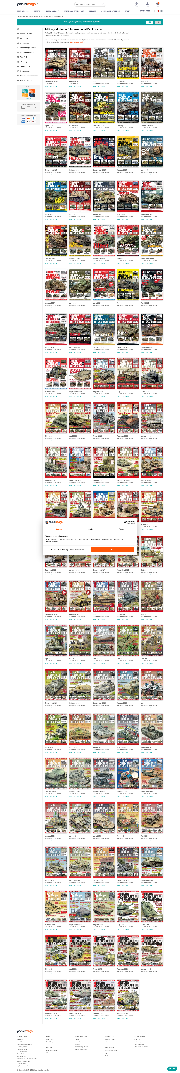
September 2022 (123, 480)
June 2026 (121, 81)
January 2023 (146, 436)
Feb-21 (95, 659)
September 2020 (99, 703)
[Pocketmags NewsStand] (27, 4)
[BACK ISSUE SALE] (104, 78)
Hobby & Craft (52, 11)
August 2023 (98, 392)
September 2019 (147, 792)
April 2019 (145, 836)
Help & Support (26, 80)
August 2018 (98, 925)
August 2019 (50, 836)
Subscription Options (77, 42)
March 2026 (73, 126)
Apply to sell (108, 1053)
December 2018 (123, 880)
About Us (137, 1039)
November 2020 (51, 703)
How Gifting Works (52, 1050)
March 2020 (121, 747)
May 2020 (73, 747)
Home (22, 29)
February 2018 (122, 969)
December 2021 (99, 570)
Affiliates (107, 1042)
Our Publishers (22, 1051)
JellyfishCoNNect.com (141, 1047)
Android (78, 1042)
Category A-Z (25, 62)
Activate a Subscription (29, 76)
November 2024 (99, 259)
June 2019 (97, 836)
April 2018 (73, 969)
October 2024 (122, 259)
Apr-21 (47, 659)
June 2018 (145, 925)
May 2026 (144, 81)
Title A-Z (23, 57)
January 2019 (98, 880)
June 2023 (145, 392)
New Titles (20, 1042)
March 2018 (97, 969)
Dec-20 (144, 659)
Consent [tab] (59, 529)
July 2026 (97, 81)
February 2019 (74, 880)
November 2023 (147, 347)
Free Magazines (22, 1047)
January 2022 (74, 570)
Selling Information (111, 1050)
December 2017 (51, 1013)
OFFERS (37, 11)
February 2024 (74, 347)
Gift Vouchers (25, 71)
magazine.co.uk (139, 1044)
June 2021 (121, 614)
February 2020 (146, 747)
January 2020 (50, 792)
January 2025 (50, 259)
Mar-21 (71, 659)
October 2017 (98, 1013)
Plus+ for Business (23, 1054)
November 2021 (123, 570)
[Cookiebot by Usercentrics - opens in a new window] (125, 522)
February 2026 (98, 126)
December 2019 (75, 792)
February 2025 (146, 214)
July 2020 (144, 703)
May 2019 (120, 836)
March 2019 (49, 880)
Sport (128, 11)
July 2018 (120, 925)
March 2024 (49, 347)
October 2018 (50, 925)
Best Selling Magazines (24, 1044)
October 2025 (74, 170)
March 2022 (145, 525)
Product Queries (110, 1039)
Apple (77, 1039)
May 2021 (144, 614)
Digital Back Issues (57, 16)
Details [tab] (90, 529)
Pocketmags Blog (22, 1049)
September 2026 (51, 81)
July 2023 (120, 392)
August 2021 (74, 614)
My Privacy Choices (23, 1066)
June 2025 (49, 214)
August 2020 (122, 703)
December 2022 (51, 480)
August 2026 (74, 81)
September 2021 (51, 614)
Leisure (92, 11)
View (46, 86)
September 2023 (75, 392)
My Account (24, 43)
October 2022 (98, 480)
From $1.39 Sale (26, 34)
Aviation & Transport (74, 11)
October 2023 (50, 392)
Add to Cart (53, 86)
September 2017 (123, 1013)
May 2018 (48, 969)
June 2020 (49, 747)
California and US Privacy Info (27, 1059)
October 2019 (122, 792)
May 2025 (72, 214)
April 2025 (97, 214)
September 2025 (99, 170)
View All (28, 98)
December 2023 (123, 347)
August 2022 (146, 480)
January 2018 (146, 969)
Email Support (50, 1042)
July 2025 (144, 170)
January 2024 (98, 347)
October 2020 (74, 703)
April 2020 (97, 747)
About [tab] (121, 529)
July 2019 (72, 836)
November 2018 (147, 880)
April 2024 (145, 303)
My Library (24, 38)
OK (112, 550)
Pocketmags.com (139, 1042)
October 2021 (146, 570)
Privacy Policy (21, 1056)
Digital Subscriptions (23, 16)
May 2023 (48, 436)
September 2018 (75, 925)
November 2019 (99, 792)
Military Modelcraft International (41, 16)
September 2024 (147, 259)
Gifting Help (50, 1053)
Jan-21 (119, 659)
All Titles (20, 1039)
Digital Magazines (81, 1049)
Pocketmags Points (81, 1047)
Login (106, 1055)
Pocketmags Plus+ (27, 52)
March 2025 (121, 214)
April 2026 (49, 126)
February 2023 (122, 436)
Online (77, 1044)
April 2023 (73, 436)
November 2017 (75, 1013)
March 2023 (97, 436)
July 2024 (73, 303)
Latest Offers (25, 66)
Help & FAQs (50, 1039)
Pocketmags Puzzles (28, 48)
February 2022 (50, 570)
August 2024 (50, 303)
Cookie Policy (21, 1063)
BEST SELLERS (23, 11)
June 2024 (97, 303)
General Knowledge (110, 11)
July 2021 (96, 614)
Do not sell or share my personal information (67, 550)
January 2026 (122, 126)
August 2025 (122, 170)
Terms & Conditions (23, 1061)
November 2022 (75, 480)
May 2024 (120, 303)
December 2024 (75, 259)
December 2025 (147, 126)
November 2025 (51, 170)
